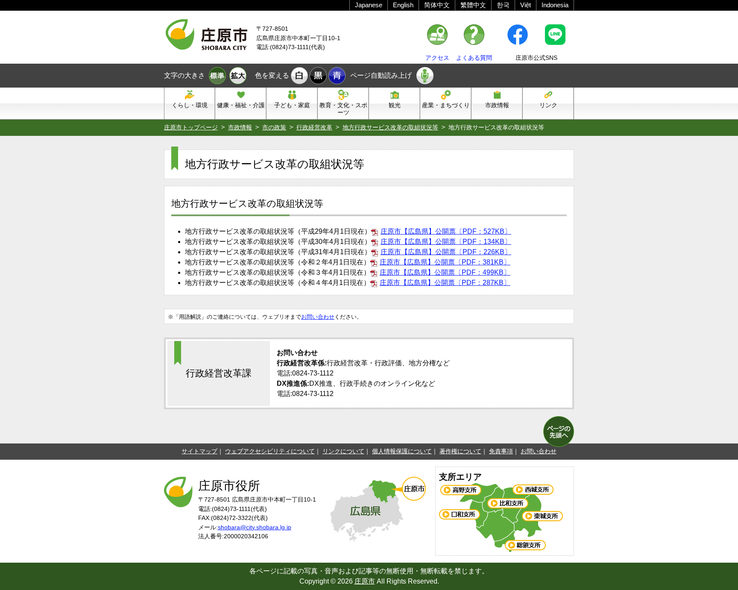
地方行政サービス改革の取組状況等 (390, 127)
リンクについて (343, 451)
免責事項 (501, 451)
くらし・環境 (190, 105)
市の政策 (274, 127)
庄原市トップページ (191, 127)
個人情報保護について (402, 451)
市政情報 (497, 105)
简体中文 (437, 5)
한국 (503, 5)
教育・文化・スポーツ (343, 109)
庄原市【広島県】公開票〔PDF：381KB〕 (445, 262)
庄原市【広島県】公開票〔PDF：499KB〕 (445, 272)
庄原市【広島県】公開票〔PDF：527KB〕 (446, 231)
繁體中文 (473, 5)
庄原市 (364, 581)
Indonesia (555, 5)
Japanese (368, 5)
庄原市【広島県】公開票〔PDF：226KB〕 (446, 251)
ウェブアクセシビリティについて (270, 451)
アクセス (437, 57)
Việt (525, 5)
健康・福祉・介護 (241, 105)
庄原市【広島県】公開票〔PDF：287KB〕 (445, 282)
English (403, 5)
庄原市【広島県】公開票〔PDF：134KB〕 (446, 241)
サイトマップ (199, 451)
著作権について (460, 451)
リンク (548, 105)
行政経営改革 (314, 127)
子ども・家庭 (292, 105)
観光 (395, 105)
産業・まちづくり (446, 105)
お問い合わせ (317, 317)
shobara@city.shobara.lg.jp (254, 527)
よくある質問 (474, 57)
